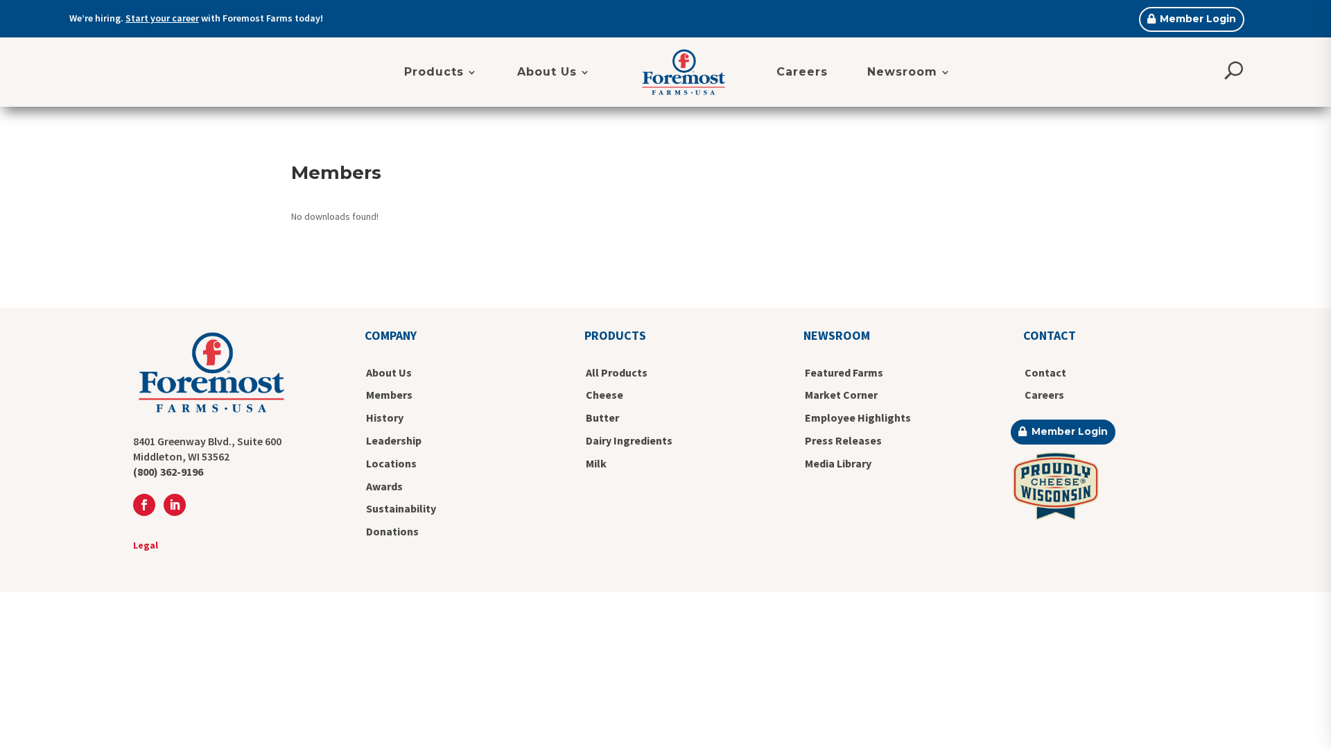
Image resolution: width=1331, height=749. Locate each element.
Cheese (604, 395)
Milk (596, 463)
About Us (547, 71)
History (384, 417)
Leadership (393, 440)
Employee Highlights (858, 417)
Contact (1045, 372)
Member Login (1198, 18)
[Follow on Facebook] (144, 505)
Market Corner (841, 395)
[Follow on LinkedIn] (175, 505)
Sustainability (401, 508)
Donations (392, 531)
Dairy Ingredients (629, 440)
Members (389, 395)
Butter (602, 417)
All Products (616, 372)
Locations (391, 463)
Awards (384, 486)
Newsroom (902, 71)
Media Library (838, 463)
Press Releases (843, 440)
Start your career (162, 18)
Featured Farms (844, 372)
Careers (802, 71)
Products (434, 71)
